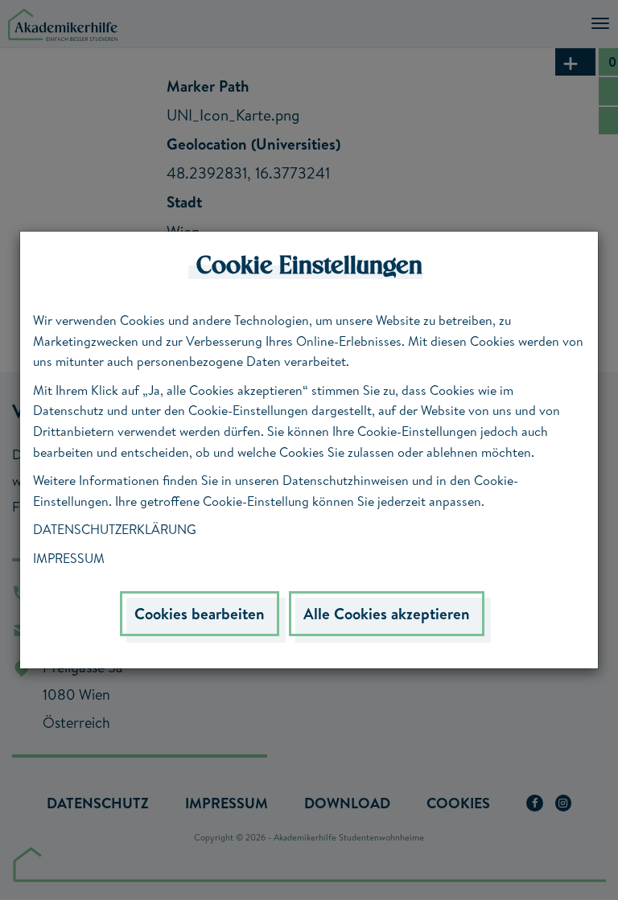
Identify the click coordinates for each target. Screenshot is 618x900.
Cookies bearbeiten (199, 613)
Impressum (69, 558)
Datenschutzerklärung (114, 529)
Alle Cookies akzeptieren (386, 613)
